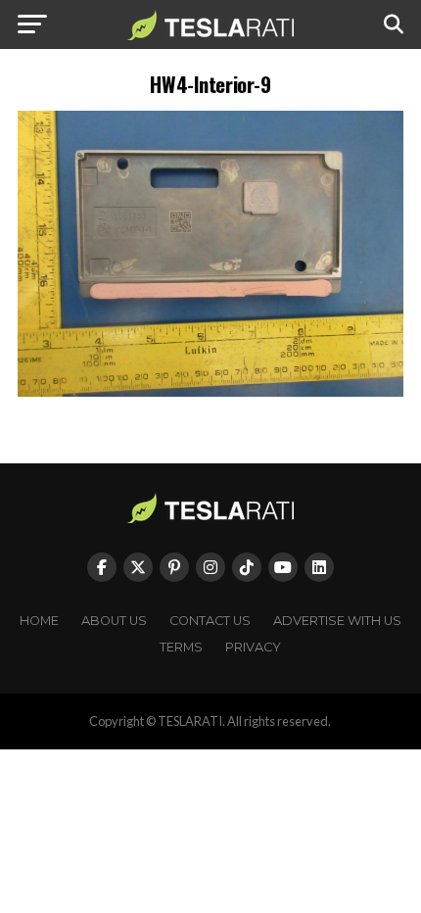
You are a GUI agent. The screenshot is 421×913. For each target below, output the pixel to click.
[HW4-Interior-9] (210, 391)
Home (39, 620)
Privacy (253, 647)
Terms (181, 647)
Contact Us (210, 620)
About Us (114, 620)
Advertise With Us (337, 620)
